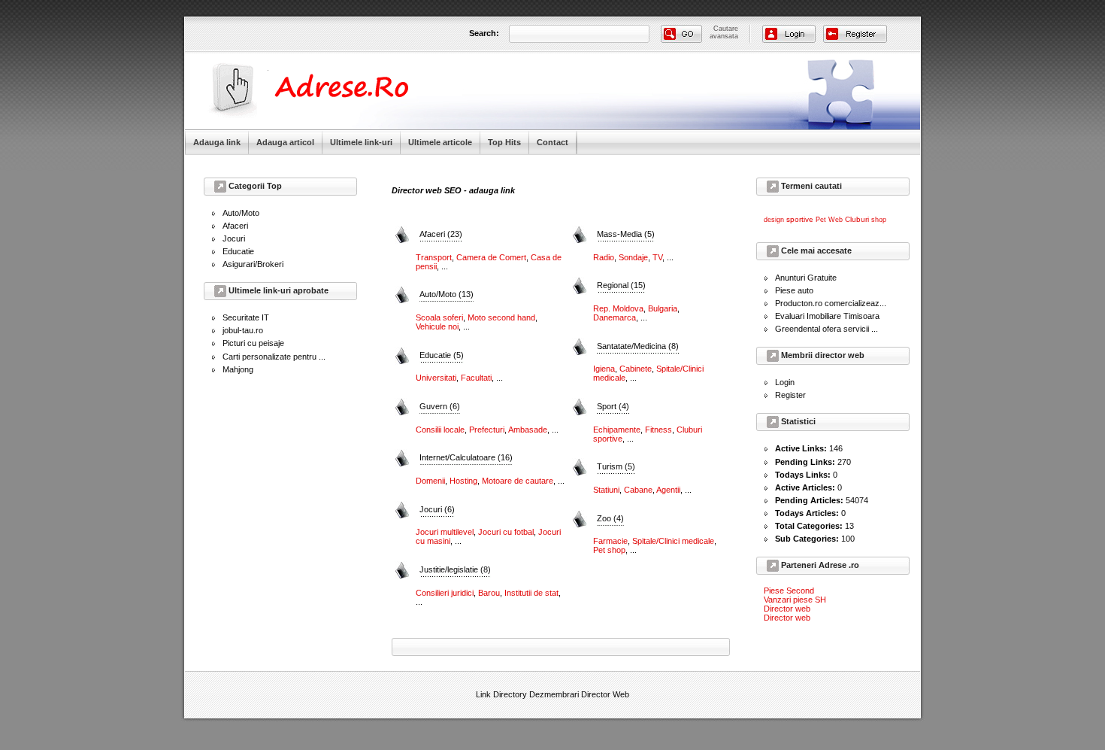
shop (878, 219)
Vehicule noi (437, 326)
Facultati (476, 377)
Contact (552, 142)
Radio (603, 257)
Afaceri (235, 225)
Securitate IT (246, 317)
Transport (434, 257)
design (774, 219)
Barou (489, 592)
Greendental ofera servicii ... (826, 328)
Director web (787, 608)
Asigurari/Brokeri (253, 264)
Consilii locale (440, 429)
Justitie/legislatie (455, 569)
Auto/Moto (241, 212)
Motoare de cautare (517, 480)
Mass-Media (626, 233)
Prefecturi (486, 429)
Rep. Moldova (618, 308)
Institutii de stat (531, 592)
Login (785, 382)
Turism (616, 466)
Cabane (638, 489)
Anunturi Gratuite (806, 277)
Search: (484, 33)
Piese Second (789, 590)
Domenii (430, 480)
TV (657, 257)
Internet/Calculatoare (466, 457)
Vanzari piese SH (795, 599)
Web (835, 219)
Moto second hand (501, 317)
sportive (799, 219)
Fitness (658, 429)
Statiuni (606, 489)
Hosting (463, 480)
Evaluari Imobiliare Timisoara (827, 315)
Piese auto (794, 290)
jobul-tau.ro (243, 330)
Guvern (439, 406)
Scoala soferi (439, 317)
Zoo (610, 518)
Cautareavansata (724, 32)
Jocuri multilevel (445, 531)
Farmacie (610, 540)
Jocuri (234, 238)
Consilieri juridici (445, 592)
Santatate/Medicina (638, 346)
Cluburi (857, 219)
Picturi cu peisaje (253, 343)
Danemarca (614, 317)
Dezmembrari (554, 694)
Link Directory (501, 694)
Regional (621, 285)
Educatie (238, 251)
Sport (613, 406)
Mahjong (238, 369)
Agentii (668, 489)
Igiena (604, 368)
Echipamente (616, 429)
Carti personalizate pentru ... (274, 356)
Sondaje (633, 257)
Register (790, 394)
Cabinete (635, 368)
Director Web (605, 694)
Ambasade (527, 429)
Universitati (436, 377)
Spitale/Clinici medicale (673, 540)
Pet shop (609, 549)
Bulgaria (662, 308)
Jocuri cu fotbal (506, 531)
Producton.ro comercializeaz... (830, 303)
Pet (821, 219)
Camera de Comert (491, 257)
